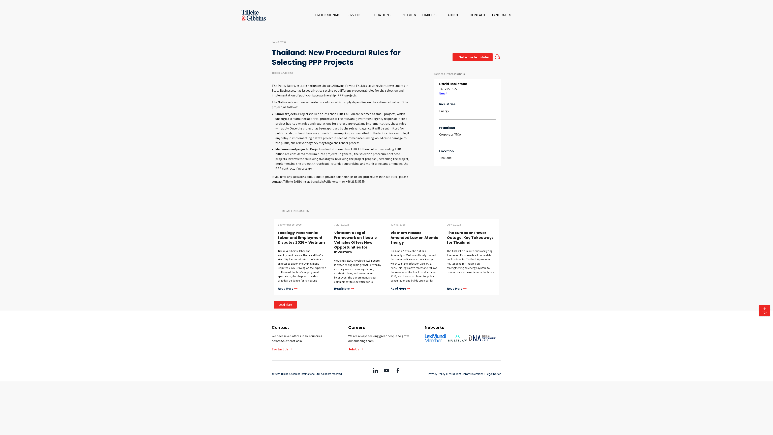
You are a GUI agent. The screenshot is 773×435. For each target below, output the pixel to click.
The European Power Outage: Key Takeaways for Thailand (470, 237)
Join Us (353, 349)
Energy (444, 111)
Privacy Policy (436, 374)
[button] (356, 15)
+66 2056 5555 (448, 89)
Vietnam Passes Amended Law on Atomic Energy (414, 237)
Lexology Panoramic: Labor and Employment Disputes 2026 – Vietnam (301, 237)
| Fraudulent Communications (465, 374)
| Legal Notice (493, 374)
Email (443, 93)
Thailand (445, 158)
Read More (285, 288)
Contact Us (280, 349)
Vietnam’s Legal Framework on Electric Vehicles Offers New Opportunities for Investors (355, 242)
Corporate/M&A (450, 134)
